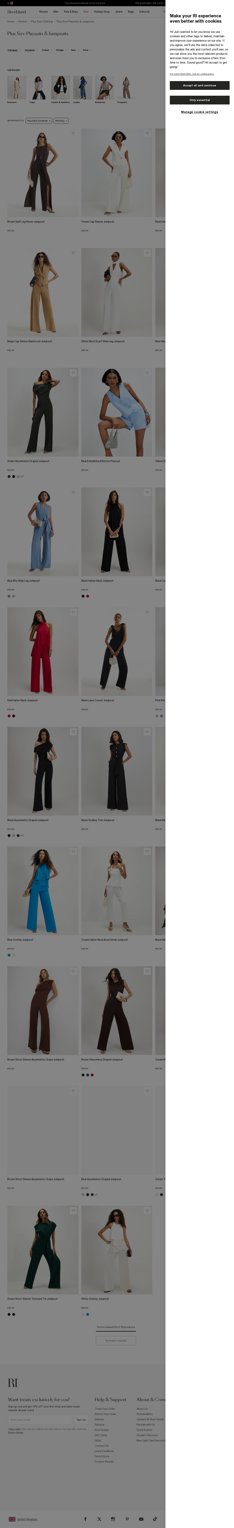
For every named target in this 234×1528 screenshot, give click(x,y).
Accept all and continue (199, 85)
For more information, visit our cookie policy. (192, 74)
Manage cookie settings (199, 112)
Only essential (200, 100)
